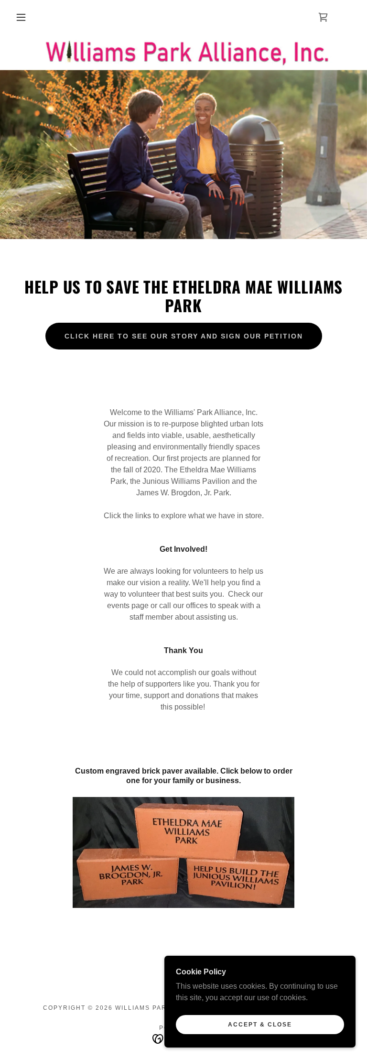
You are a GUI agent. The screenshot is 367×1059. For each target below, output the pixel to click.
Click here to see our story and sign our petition (184, 336)
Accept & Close (260, 1024)
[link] (323, 17)
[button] (21, 17)
